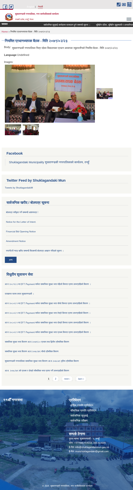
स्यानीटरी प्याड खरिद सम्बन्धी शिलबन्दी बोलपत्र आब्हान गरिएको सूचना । (35, 250)
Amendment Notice (16, 241)
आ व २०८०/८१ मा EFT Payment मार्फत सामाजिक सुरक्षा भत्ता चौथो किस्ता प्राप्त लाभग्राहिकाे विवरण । (47, 303)
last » (81, 378)
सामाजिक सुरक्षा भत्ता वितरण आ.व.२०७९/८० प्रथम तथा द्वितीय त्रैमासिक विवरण (37, 341)
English (30, 6)
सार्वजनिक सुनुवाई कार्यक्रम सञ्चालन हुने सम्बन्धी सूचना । (59, 24)
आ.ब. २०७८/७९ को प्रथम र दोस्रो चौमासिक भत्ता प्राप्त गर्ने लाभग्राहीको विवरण (37, 370)
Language (10, 55)
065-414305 (99, 442)
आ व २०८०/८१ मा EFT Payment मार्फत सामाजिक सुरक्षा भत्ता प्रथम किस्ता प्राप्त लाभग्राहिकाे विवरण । (48, 332)
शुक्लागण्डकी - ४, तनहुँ (89, 438)
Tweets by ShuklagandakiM (19, 187)
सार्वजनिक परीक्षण (79, 420)
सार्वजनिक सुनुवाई (79, 415)
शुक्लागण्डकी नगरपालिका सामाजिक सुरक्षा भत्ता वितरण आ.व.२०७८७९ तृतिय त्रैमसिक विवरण (42, 361)
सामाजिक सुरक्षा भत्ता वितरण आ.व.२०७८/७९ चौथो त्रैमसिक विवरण (32, 351)
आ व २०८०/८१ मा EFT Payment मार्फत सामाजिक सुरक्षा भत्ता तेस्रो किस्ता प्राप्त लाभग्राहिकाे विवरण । (48, 313)
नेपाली (40, 6)
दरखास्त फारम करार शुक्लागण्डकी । (19, 293)
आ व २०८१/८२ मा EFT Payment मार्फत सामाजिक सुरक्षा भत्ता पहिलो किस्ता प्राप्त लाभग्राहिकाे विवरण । (48, 284)
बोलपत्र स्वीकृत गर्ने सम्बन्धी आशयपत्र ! (22, 212)
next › (67, 378)
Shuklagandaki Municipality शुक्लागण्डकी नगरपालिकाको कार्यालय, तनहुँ (49, 162)
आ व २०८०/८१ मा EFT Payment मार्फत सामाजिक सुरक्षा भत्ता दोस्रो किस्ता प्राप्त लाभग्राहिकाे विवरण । (48, 322)
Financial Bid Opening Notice (21, 231)
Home (5, 31)
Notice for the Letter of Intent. (21, 222)
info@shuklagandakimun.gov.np (92, 447)
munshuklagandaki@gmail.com (92, 451)
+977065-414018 (83, 442)
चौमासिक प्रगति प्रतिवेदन (83, 410)
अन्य (10, 260)
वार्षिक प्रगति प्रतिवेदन (81, 405)
